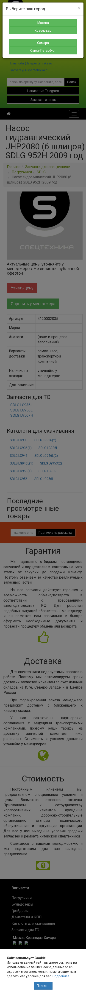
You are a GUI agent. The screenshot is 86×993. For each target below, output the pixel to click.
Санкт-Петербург (43, 50)
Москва (43, 23)
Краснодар (43, 30)
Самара (43, 43)
